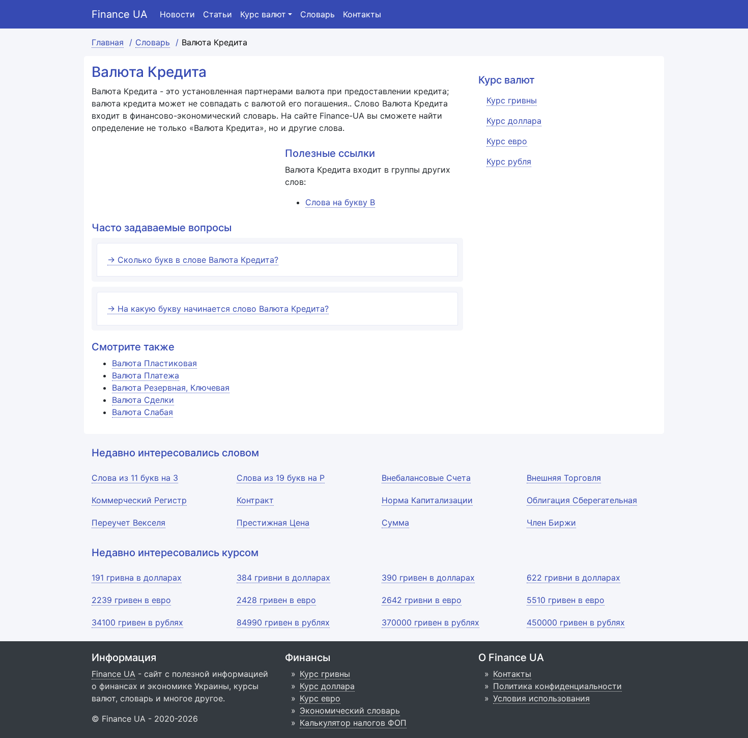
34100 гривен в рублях (137, 622)
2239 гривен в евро (131, 600)
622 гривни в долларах (573, 577)
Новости (177, 14)
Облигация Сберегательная (582, 500)
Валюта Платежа (145, 375)
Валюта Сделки (143, 400)
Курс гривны (325, 674)
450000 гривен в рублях (576, 622)
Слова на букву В (340, 202)
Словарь (317, 14)
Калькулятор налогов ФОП (353, 723)
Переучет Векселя (128, 522)
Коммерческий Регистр (139, 500)
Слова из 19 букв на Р (281, 478)
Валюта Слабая (142, 412)
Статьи (217, 14)
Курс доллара (327, 686)
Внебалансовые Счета (426, 478)
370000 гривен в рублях (430, 622)
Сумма (395, 522)
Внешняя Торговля (564, 478)
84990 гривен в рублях (283, 622)
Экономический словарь (350, 710)
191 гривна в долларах (137, 577)
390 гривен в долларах (428, 577)
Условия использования (541, 698)
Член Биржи (551, 522)
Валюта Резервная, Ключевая (170, 387)
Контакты (362, 14)
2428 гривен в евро (276, 600)
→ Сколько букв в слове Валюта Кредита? (192, 260)
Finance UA (120, 14)
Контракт (255, 500)
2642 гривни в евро (422, 600)
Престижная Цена (273, 522)
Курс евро (320, 698)
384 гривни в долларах (283, 577)
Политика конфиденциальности (557, 686)
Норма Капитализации (427, 500)
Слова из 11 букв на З (135, 478)
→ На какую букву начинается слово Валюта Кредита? (218, 309)
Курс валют (263, 14)
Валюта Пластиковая (154, 363)
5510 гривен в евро (566, 600)
